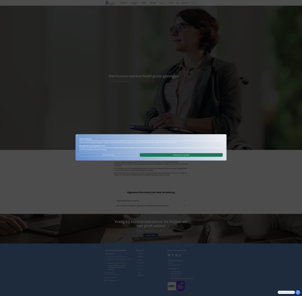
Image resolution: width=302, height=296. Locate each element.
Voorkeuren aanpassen (109, 155)
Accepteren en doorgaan (182, 155)
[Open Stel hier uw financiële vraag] (298, 292)
